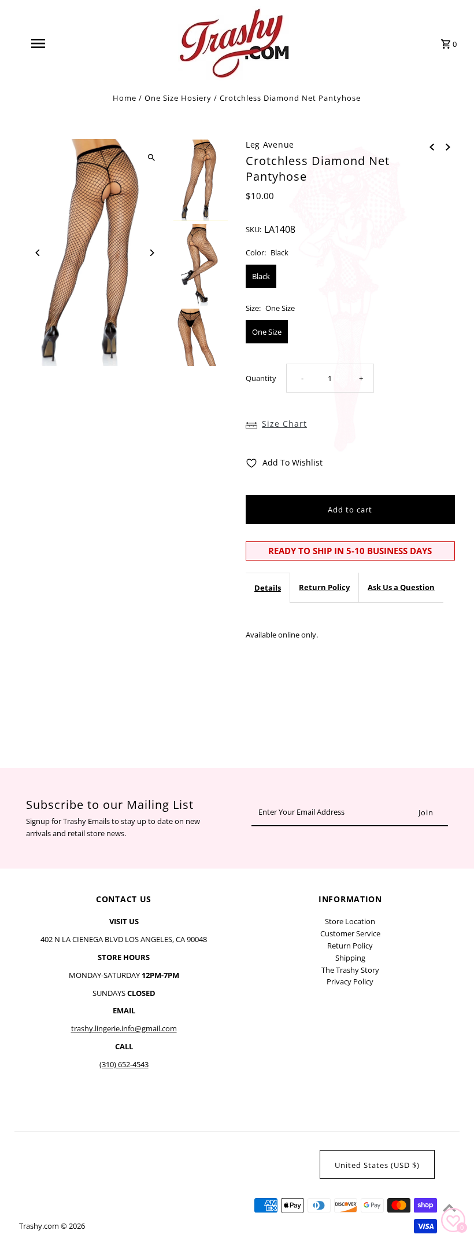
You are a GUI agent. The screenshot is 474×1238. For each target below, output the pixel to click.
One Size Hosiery (178, 98)
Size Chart (284, 423)
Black (261, 276)
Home (124, 98)
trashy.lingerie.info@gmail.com (124, 1028)
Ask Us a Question (401, 587)
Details (267, 588)
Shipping (350, 958)
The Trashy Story (350, 970)
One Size (267, 332)
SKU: (253, 229)
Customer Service (350, 933)
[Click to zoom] (152, 158)
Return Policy (324, 587)
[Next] (152, 253)
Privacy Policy (350, 981)
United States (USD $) (377, 1165)
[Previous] (38, 253)
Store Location (350, 921)
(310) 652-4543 (124, 1064)
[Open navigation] (60, 43)
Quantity (261, 378)
